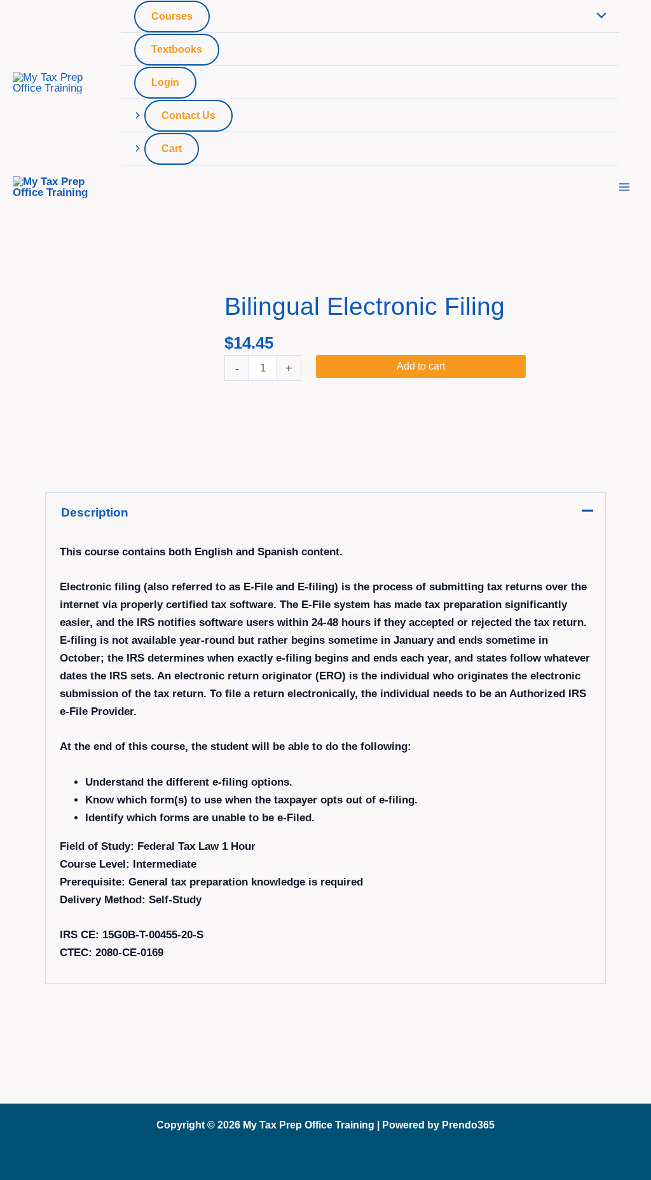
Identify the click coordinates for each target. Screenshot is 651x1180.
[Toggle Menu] (598, 16)
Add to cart (421, 366)
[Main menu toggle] (624, 187)
